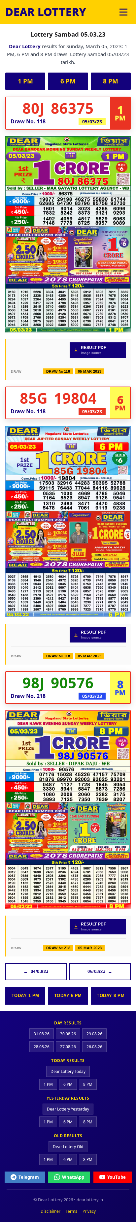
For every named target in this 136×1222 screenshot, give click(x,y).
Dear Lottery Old (68, 1146)
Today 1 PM (25, 995)
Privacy (89, 1211)
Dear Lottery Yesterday (68, 1109)
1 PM (25, 81)
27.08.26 (68, 1047)
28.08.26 (42, 1047)
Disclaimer (50, 1211)
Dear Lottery (25, 46)
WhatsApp (73, 1177)
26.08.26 (94, 1047)
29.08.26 (94, 1034)
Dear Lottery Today (68, 1071)
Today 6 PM (68, 995)
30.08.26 (68, 1034)
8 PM (110, 81)
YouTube (116, 1177)
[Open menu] (123, 11)
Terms (71, 1211)
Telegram (28, 1177)
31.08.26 (42, 1034)
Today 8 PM (110, 995)
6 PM (68, 81)
